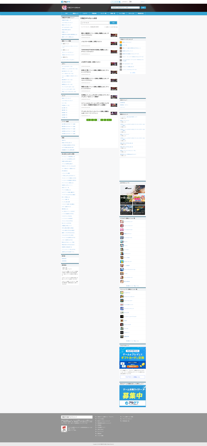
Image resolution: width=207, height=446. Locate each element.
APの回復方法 (64, 170)
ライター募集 (100, 435)
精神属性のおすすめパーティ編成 (68, 128)
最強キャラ (75, 13)
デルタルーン (126, 332)
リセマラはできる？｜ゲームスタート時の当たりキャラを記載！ (133, 60)
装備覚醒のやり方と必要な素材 (68, 149)
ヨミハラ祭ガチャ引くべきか (67, 73)
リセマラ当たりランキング (67, 22)
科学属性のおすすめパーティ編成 (68, 133)
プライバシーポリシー (127, 418)
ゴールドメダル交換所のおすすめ (68, 237)
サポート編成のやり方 (66, 206)
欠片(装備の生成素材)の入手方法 (68, 145)
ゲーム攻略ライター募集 (128, 416)
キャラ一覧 (103, 13)
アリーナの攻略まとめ (66, 189)
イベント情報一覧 (65, 199)
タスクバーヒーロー (128, 300)
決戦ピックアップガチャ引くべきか (69, 91)
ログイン (143, 1)
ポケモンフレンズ (127, 261)
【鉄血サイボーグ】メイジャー (68, 54)
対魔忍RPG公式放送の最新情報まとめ (69, 34)
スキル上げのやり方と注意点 (67, 235)
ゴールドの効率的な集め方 (67, 163)
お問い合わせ (100, 429)
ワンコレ (126, 273)
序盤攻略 (94, 13)
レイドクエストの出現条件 (67, 218)
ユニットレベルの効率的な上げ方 (68, 158)
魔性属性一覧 (64, 110)
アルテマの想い (101, 418)
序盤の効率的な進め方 (66, 29)
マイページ (122, 107)
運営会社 (99, 433)
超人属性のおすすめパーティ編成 (68, 124)
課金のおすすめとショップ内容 (68, 242)
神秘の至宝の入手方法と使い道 (68, 244)
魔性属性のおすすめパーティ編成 (68, 126)
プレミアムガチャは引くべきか (68, 86)
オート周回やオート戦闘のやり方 (68, 168)
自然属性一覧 (64, 114)
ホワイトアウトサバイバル (129, 269)
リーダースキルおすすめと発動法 (68, 194)
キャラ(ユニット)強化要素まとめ (68, 156)
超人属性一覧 (64, 107)
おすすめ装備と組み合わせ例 (67, 147)
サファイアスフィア (128, 221)
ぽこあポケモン (127, 292)
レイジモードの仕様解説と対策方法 (69, 180)
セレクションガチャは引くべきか (68, 89)
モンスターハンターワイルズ (130, 316)
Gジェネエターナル (128, 237)
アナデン (126, 245)
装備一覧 (113, 13)
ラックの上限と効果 (66, 201)
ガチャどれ (131, 13)
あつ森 (125, 320)
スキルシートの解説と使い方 (128, 66)
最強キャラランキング (66, 24)
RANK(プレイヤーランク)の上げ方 (69, 166)
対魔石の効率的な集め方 (67, 161)
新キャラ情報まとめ (66, 197)
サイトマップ (100, 431)
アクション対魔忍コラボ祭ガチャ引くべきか (70, 76)
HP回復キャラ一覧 (65, 105)
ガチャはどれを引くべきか (67, 27)
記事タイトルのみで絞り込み (112, 26)
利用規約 (99, 425)
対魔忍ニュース (65, 32)
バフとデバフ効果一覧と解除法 (68, 204)
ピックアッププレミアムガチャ (68, 59)
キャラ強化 (122, 13)
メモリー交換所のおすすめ (67, 239)
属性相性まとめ (65, 208)
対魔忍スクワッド (127, 233)
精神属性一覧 (64, 112)
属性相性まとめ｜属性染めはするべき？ (128, 154)
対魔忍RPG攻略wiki (73, 7)
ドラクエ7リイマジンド (129, 308)
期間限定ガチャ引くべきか (67, 84)
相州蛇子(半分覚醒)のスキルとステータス (130, 53)
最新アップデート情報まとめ (67, 36)
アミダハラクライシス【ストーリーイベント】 (70, 47)
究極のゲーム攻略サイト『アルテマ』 (106, 416)
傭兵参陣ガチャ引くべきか (67, 79)
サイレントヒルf (127, 324)
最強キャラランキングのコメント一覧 (127, 150)
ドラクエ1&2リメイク (128, 304)
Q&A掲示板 (64, 260)
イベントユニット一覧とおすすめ (68, 249)
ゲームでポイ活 (115, 1)
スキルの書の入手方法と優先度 (68, 230)
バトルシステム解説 (66, 173)
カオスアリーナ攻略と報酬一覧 (68, 192)
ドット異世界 (126, 265)
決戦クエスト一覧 (65, 187)
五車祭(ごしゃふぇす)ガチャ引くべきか (70, 68)
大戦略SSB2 (126, 336)
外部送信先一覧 (126, 421)
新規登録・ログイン (124, 104)
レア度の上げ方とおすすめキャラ (68, 175)
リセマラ (85, 13)
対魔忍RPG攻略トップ (66, 20)
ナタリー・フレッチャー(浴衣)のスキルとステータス (133, 56)
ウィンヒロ (126, 249)
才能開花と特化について (67, 225)
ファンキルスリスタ (128, 229)
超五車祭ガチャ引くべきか (67, 71)
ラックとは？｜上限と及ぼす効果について (128, 116)
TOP (66, 13)
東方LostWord (127, 281)
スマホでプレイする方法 (67, 216)
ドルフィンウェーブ (128, 225)
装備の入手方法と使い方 (67, 142)
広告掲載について (101, 427)
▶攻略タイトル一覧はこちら (132, 285)
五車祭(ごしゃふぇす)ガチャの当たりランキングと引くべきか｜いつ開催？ (132, 125)
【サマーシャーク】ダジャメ (67, 52)
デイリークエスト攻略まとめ (67, 182)
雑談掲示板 (141, 13)
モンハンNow (127, 257)
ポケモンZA (126, 312)
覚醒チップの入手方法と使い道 (68, 232)
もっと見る (132, 72)
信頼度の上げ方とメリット (67, 185)
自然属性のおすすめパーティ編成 (68, 131)
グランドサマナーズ (128, 277)
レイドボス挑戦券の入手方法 (67, 213)
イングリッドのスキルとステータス (129, 69)
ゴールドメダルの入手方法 (67, 220)
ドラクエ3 (126, 328)
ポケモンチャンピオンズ (129, 296)
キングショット (127, 253)
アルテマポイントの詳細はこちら (132, 377)
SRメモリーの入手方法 (66, 223)
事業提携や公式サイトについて (104, 423)
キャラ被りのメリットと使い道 (68, 211)
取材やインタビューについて (104, 421)
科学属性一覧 (64, 117)
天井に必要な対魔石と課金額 (67, 227)
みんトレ (126, 241)
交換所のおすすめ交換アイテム (68, 251)
